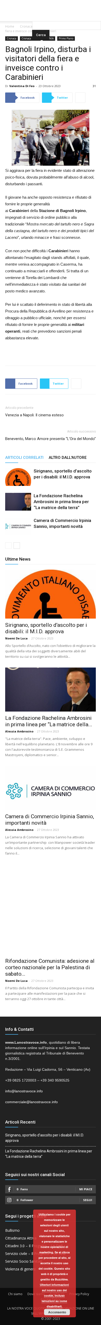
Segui (87, 1200)
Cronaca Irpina (30, 38)
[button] (66, 14)
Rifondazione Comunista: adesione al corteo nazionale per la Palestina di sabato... (50, 967)
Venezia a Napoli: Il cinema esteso (34, 415)
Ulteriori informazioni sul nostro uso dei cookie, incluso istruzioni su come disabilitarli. (54, 1295)
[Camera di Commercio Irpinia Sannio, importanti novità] (18, 526)
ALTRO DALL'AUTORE (67, 457)
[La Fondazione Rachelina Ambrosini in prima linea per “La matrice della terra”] (18, 502)
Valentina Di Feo (21, 86)
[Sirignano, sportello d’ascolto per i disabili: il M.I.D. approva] (18, 477)
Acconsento (57, 1312)
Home (9, 26)
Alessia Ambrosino (19, 731)
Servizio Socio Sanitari (23, 1261)
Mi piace (85, 1189)
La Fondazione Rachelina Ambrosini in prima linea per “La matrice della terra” (61, 501)
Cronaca (26, 26)
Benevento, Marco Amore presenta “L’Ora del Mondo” (50, 438)
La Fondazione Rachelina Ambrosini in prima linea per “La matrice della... (48, 721)
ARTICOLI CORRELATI (24, 457)
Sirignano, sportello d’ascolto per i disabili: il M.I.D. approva (46, 628)
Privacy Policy (79, 1294)
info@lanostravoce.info (24, 1091)
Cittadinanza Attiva (21, 1238)
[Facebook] (40, 3)
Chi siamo (15, 1294)
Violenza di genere (20, 1269)
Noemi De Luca (16, 638)
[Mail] (50, 3)
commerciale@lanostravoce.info (31, 1102)
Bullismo (12, 1230)
